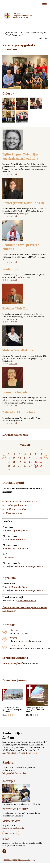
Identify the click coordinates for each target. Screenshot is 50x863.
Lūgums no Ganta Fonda (13, 828)
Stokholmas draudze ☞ (17, 509)
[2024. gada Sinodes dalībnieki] (8, 104)
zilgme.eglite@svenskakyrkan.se (25, 641)
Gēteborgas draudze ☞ (17, 505)
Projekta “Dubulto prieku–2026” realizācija (21, 804)
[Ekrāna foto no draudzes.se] (22, 104)
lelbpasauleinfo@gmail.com (15, 773)
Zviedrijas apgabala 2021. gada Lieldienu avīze (35, 709)
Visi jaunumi (11, 833)
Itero (35, 860)
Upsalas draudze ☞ (15, 513)
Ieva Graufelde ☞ (26, 600)
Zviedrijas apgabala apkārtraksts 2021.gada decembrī (12, 709)
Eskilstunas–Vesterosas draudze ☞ (23, 501)
